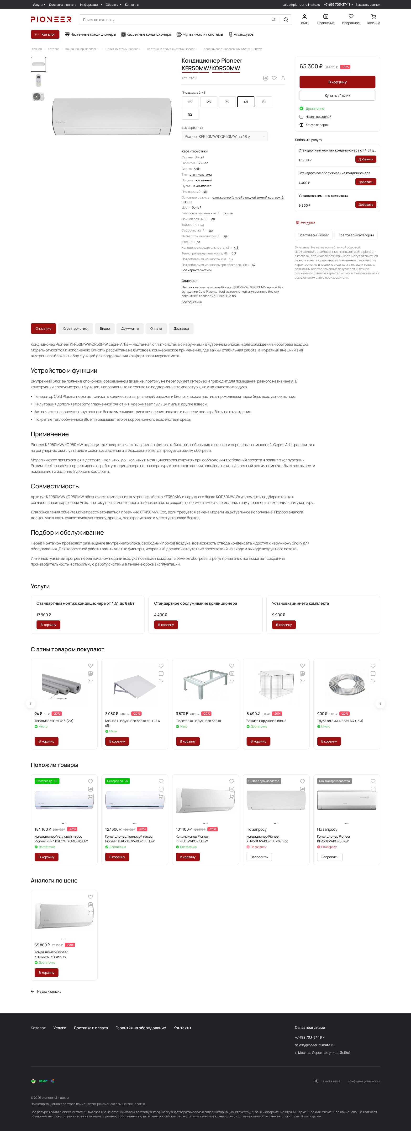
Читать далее (311, 1116)
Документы (130, 328)
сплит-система (201, 174)
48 (246, 101)
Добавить (365, 159)
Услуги (59, 1027)
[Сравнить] (265, 78)
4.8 (236, 247)
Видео (105, 328)
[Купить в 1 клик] (90, 681)
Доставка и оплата (91, 1027)
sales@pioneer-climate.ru (301, 4)
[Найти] (286, 20)
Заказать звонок (368, 5)
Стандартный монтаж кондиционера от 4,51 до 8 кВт (337, 150)
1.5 (231, 259)
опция (228, 213)
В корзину (337, 82)
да (213, 219)
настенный (203, 180)
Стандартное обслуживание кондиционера (334, 173)
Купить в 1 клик (337, 95)
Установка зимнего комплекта (323, 195)
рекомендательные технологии (121, 1104)
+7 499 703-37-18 (337, 4)
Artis (197, 169)
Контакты (182, 1027)
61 (264, 101)
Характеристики (76, 328)
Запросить (259, 857)
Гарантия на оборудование (141, 1027)
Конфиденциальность (364, 1081)
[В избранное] (274, 78)
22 (190, 101)
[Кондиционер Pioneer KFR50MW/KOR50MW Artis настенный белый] (112, 117)
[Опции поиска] (274, 20)
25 (209, 101)
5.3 (234, 253)
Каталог (38, 1027)
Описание (43, 328)
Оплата (156, 328)
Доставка (181, 328)
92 (190, 114)
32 (227, 101)
